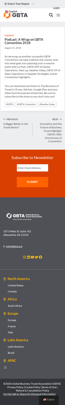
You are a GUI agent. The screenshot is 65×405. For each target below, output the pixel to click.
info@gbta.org (14, 246)
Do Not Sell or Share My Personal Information (29, 393)
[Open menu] (58, 15)
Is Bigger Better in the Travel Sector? (15, 123)
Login (56, 7)
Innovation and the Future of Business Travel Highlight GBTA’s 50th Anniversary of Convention (51, 130)
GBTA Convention (26, 104)
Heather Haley (47, 104)
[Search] (51, 15)
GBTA (9, 104)
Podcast (9, 35)
